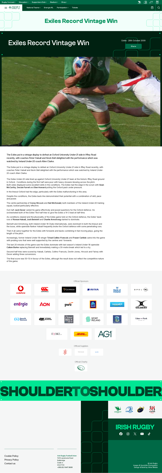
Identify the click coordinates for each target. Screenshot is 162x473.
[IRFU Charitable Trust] (81, 367)
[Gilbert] (141, 304)
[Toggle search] (158, 7)
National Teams (33, 8)
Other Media (153, 467)
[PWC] (69, 304)
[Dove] (69, 319)
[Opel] (141, 290)
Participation (62, 8)
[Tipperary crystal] (81, 352)
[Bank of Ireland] (117, 290)
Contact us (9, 463)
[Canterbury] (45, 290)
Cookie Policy (11, 456)
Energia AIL (48, 8)
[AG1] (105, 334)
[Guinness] (69, 290)
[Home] (14, 7)
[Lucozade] (117, 304)
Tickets (75, 8)
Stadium (53, 2)
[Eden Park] (141, 319)
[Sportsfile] (97, 352)
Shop (63, 2)
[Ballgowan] (117, 319)
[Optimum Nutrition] (45, 319)
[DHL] (81, 334)
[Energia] (21, 304)
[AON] (45, 304)
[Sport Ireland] (93, 319)
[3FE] (65, 352)
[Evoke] (57, 334)
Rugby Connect (8, 2)
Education (23, 2)
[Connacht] (139, 2)
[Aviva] (93, 290)
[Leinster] (145, 2)
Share (133, 46)
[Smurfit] (21, 319)
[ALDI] (93, 304)
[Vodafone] (21, 290)
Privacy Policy (11, 459)
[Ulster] (157, 2)
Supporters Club (38, 2)
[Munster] (151, 2)
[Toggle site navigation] (4, 7)
